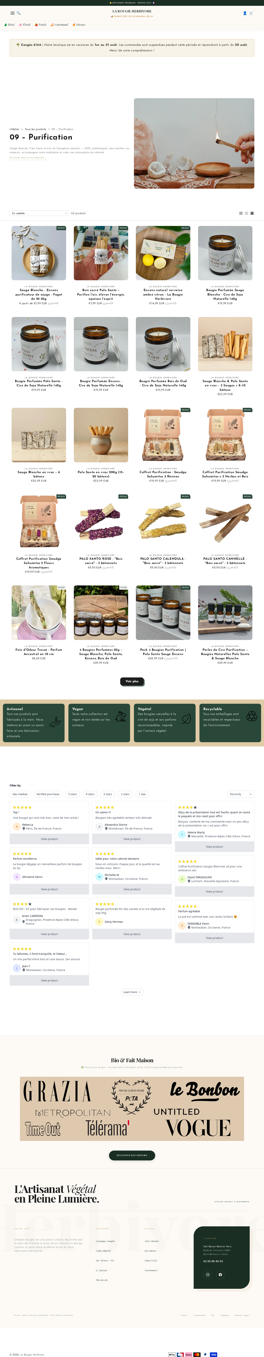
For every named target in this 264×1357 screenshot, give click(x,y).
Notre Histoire (152, 1241)
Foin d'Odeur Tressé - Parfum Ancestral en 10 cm (38, 652)
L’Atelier (14, 129)
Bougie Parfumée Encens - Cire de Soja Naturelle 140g (101, 383)
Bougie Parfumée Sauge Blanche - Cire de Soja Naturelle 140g (225, 295)
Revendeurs (151, 1250)
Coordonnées (151, 1270)
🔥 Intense (78, 24)
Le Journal (101, 1270)
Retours (184, 1315)
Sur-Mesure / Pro (105, 1260)
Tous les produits (35, 129)
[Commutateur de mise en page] (240, 213)
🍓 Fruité (40, 24)
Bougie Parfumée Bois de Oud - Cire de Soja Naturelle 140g (163, 383)
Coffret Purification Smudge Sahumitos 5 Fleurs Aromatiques (38, 563)
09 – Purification (62, 129)
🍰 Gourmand (59, 24)
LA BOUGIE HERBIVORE (132, 11)
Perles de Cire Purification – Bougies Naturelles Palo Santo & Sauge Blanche (225, 654)
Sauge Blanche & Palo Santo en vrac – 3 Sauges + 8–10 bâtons (225, 386)
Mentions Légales (242, 1315)
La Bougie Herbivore (32, 1354)
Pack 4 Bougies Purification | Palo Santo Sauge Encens (163, 652)
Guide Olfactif (103, 1250)
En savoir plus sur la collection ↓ (28, 157)
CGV (213, 1315)
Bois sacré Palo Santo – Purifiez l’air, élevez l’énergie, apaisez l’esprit (101, 295)
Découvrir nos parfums (132, 1155)
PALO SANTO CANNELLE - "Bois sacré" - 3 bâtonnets (225, 561)
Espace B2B (151, 1260)
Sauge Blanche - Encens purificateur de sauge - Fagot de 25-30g (38, 295)
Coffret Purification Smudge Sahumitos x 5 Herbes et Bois (225, 474)
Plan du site (102, 1280)
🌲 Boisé (9, 24)
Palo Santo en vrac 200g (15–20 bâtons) (101, 474)
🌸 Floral (25, 24)
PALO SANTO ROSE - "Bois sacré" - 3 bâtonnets (100, 561)
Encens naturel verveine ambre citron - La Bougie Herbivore (163, 295)
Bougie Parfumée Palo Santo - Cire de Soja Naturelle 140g (39, 383)
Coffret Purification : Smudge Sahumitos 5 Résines (163, 474)
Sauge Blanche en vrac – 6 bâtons (39, 474)
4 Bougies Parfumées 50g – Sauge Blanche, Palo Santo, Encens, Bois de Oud (101, 654)
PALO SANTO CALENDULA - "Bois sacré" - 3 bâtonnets (163, 561)
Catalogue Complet (105, 1241)
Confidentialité (199, 1315)
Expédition (224, 1315)
